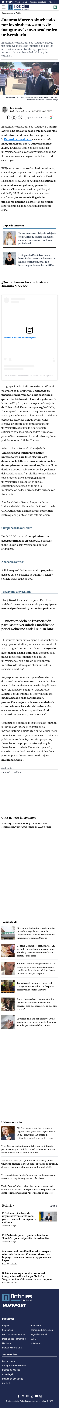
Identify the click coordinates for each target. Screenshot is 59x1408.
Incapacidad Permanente (14, 1338)
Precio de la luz (21, 2)
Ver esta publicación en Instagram (20, 337)
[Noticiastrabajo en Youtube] (36, 1396)
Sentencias (7, 1329)
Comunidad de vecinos (42, 1329)
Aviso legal (7, 1374)
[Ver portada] (18, 7)
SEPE (33, 1338)
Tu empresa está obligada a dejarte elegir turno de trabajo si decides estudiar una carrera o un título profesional (37, 238)
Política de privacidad (12, 1378)
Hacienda (6, 1343)
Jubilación (36, 1325)
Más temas (36, 1343)
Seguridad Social (39, 1334)
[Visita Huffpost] (55, 7)
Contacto (6, 1383)
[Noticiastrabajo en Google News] (40, 1396)
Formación (6, 772)
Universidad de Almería (18, 139)
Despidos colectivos (38, 2)
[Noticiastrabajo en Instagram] (27, 1396)
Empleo (5, 1325)
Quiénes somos (9, 1361)
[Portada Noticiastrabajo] (29, 1297)
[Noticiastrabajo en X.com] (23, 1396)
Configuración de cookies (14, 1365)
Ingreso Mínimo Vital (12, 1347)
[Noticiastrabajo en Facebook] (18, 1396)
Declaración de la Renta (13, 1334)
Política (17, 772)
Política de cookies (11, 1369)
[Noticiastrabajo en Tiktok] (31, 1396)
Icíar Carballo (16, 108)
